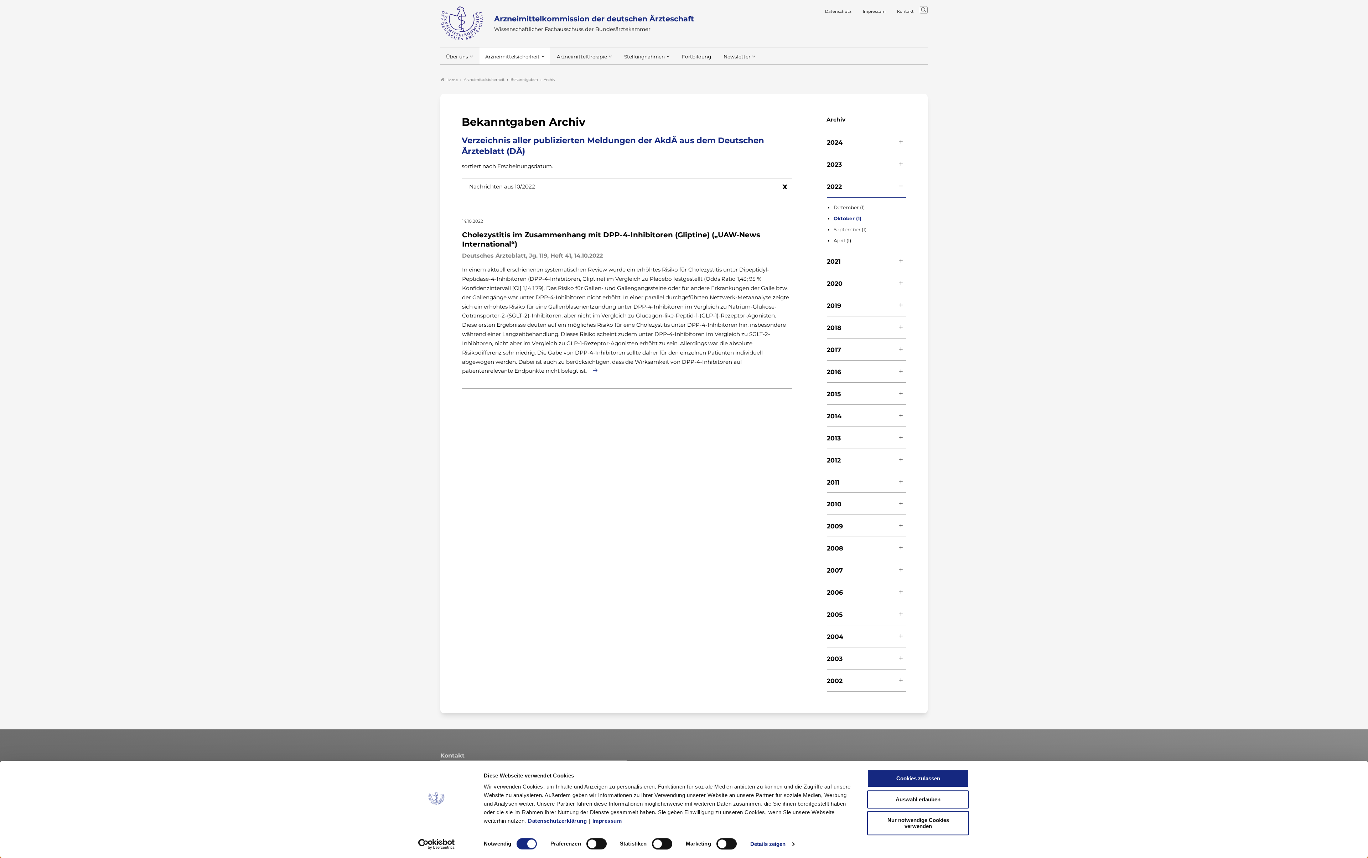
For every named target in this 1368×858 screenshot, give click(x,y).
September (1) (850, 229)
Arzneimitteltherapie (582, 57)
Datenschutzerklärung (557, 821)
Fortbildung (696, 57)
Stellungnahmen (644, 57)
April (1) (842, 240)
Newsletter (737, 57)
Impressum (607, 821)
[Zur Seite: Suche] (923, 10)
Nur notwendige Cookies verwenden (918, 823)
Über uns (457, 57)
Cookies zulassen (918, 778)
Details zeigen (768, 844)
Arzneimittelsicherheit (512, 57)
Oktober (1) (847, 218)
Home (452, 80)
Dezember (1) (849, 207)
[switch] (596, 843)
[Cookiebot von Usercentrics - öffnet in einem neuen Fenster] (436, 844)
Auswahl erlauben (918, 799)
